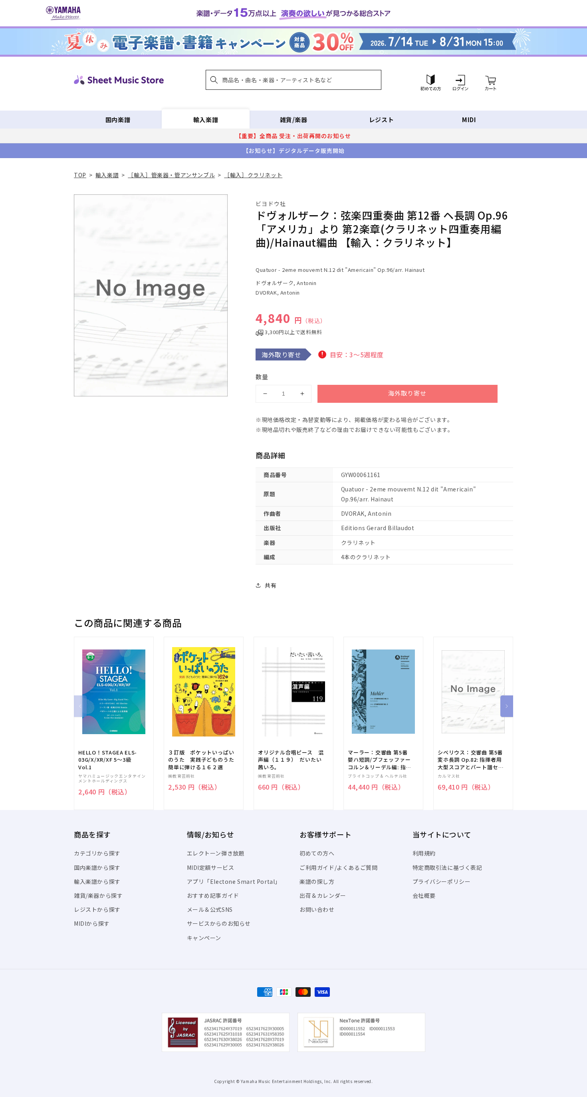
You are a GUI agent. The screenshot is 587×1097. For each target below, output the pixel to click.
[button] (293, 80)
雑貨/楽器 (293, 119)
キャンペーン (204, 938)
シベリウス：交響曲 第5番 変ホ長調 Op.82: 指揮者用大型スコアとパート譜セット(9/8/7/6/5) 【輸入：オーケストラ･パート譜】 (471, 760)
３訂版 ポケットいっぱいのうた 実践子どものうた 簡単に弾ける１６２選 (203, 759)
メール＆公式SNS (210, 909)
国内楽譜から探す (97, 867)
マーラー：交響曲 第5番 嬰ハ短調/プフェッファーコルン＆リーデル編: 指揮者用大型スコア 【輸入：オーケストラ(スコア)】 (379, 760)
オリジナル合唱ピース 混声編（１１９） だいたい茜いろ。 (290, 759)
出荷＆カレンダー (322, 895)
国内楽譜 (117, 119)
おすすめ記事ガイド (213, 895)
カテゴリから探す (97, 853)
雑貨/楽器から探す (98, 895)
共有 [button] (270, 585)
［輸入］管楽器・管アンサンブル (171, 175)
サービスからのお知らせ (219, 923)
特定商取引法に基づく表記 (447, 867)
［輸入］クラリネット (253, 175)
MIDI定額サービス (210, 867)
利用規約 (424, 853)
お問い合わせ (317, 909)
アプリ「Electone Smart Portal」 (234, 881)
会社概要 (424, 895)
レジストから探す (97, 909)
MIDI (469, 119)
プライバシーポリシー (441, 881)
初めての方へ (317, 853)
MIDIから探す (92, 923)
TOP (80, 175)
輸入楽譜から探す (97, 881)
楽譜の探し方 (317, 881)
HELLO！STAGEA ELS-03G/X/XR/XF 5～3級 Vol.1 (107, 759)
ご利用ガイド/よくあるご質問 (338, 867)
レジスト (381, 119)
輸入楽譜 (205, 119)
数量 (262, 376)
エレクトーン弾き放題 (216, 853)
